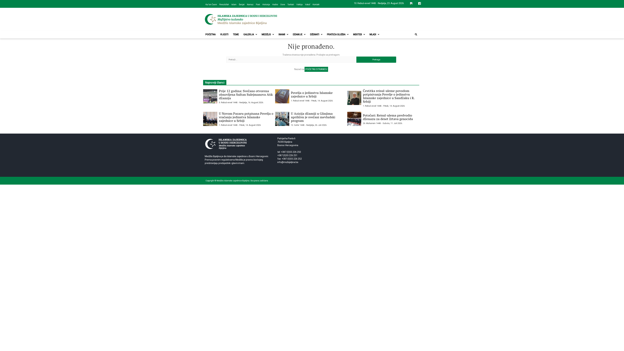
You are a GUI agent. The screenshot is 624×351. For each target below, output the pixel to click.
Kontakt (316, 4)
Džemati (314, 34)
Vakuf (307, 4)
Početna (210, 34)
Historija (266, 4)
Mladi (373, 34)
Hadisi (275, 4)
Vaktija (299, 4)
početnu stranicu (316, 69)
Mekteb (357, 34)
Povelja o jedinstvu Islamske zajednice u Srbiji (312, 94)
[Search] (416, 34)
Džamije (297, 34)
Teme (236, 34)
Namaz (250, 4)
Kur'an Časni (211, 4)
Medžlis (266, 34)
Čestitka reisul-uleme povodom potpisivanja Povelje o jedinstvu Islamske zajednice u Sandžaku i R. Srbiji (388, 96)
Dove (282, 4)
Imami (282, 34)
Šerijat (242, 4)
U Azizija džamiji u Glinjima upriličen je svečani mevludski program (313, 117)
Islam (233, 4)
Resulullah (224, 4)
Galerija (248, 34)
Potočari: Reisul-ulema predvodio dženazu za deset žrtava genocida (388, 117)
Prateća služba (336, 34)
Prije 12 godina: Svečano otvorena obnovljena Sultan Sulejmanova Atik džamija (246, 94)
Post (258, 4)
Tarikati (290, 4)
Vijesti (224, 34)
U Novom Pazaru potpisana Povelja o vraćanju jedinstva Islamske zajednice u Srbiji (246, 117)
